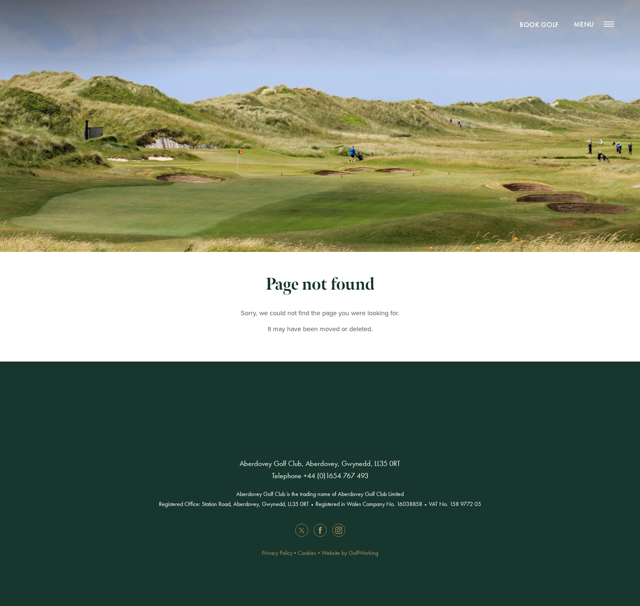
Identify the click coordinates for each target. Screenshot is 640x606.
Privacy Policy (277, 553)
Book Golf (539, 24)
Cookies (307, 553)
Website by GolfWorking (349, 553)
